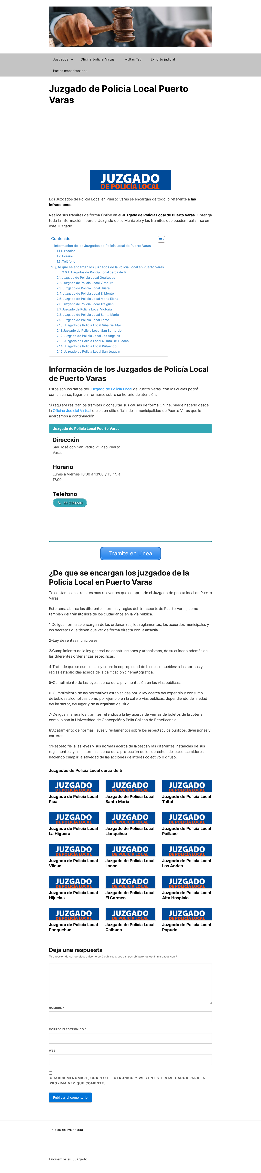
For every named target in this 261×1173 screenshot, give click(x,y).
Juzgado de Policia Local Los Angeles (92, 336)
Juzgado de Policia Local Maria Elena (90, 299)
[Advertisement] (130, 136)
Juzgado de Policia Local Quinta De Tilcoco (96, 341)
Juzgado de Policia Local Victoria (87, 309)
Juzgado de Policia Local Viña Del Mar (92, 325)
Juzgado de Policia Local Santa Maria (91, 315)
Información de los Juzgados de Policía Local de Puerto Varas (102, 246)
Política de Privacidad (66, 1129)
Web (52, 1050)
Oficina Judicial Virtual (98, 59)
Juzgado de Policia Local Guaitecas (88, 277)
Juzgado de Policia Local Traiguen (88, 304)
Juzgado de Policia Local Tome (86, 320)
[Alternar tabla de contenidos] (159, 239)
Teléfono (68, 261)
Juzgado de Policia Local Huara (86, 288)
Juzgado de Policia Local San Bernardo (92, 330)
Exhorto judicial (163, 59)
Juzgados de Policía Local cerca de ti (98, 272)
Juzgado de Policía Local (111, 389)
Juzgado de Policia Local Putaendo (90, 346)
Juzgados (60, 59)
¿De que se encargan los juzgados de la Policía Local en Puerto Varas (109, 267)
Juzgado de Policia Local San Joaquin (92, 351)
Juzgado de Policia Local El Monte (88, 293)
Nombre (56, 1007)
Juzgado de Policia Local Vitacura (88, 283)
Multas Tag (133, 59)
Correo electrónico (67, 1029)
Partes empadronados (70, 71)
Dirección (68, 251)
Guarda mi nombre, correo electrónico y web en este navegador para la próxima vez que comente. (127, 1080)
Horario (67, 256)
